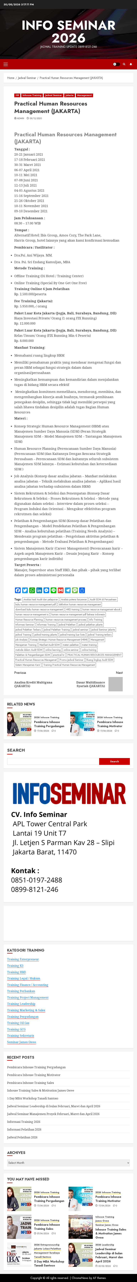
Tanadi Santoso (42, 1257)
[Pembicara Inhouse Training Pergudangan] (19, 724)
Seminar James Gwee (21, 1042)
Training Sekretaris (20, 1036)
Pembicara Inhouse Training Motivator (110, 724)
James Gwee (102, 1220)
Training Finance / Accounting (27, 985)
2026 (37, 717)
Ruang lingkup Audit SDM (100, 660)
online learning (53, 650)
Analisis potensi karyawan (74, 599)
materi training (89, 645)
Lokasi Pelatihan (52, 1248)
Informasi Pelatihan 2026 (24, 1129)
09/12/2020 (36, 118)
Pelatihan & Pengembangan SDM (32, 655)
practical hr (59, 655)
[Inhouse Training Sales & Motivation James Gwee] (80, 1227)
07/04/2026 (43, 1233)
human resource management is (31, 614)
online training (89, 650)
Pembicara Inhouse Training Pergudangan (49, 724)
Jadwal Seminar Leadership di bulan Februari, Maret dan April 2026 (53, 1106)
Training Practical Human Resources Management (69, 665)
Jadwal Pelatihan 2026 (22, 1137)
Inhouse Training (32, 95)
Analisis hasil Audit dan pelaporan (41, 599)
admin (20, 118)
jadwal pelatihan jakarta (90, 624)
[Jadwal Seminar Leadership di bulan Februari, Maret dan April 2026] (80, 1254)
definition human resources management (80, 604)
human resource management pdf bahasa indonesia (78, 614)
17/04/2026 (43, 731)
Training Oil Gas (18, 1023)
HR (17, 95)
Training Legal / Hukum (23, 978)
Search (16, 750)
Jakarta (69, 95)
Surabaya (54, 1252)
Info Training (95, 619)
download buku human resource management (39, 609)
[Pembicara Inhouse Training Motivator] (82, 724)
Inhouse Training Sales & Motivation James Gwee (40, 1090)
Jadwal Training (23, 634)
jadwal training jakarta (45, 634)
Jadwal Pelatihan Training (57, 629)
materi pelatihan (71, 645)
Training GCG (16, 1029)
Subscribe (130, 64)
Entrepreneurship (50, 1244)
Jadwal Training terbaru (100, 634)
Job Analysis (21, 639)
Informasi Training (46, 624)
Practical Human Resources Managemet (36, 660)
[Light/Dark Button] (116, 64)
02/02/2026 (104, 1266)
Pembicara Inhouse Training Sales (30, 1083)
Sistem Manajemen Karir (27, 665)
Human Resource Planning (29, 619)
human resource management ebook (101, 609)
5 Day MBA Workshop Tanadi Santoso (32, 1098)
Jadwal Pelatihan (67, 624)
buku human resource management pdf (35, 604)
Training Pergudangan (23, 1017)
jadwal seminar (80, 629)
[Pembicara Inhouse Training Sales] (19, 1227)
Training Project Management (28, 997)
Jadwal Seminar (53, 95)
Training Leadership (21, 1004)
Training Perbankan (21, 991)
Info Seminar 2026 (68, 31)
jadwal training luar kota (72, 634)
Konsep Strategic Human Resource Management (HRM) (59, 639)
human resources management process (66, 619)
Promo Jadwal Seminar (71, 660)
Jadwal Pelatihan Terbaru (28, 629)
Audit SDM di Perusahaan (103, 599)
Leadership (108, 1244)
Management (84, 95)
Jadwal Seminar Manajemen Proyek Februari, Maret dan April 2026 (53, 1114)
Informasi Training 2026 (23, 1122)
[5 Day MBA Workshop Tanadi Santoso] (19, 1254)
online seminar (71, 650)
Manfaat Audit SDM (49, 645)
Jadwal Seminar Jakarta (103, 629)
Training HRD (16, 972)
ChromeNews (80, 1278)
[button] (6, 64)
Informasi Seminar (24, 624)
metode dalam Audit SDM (28, 650)
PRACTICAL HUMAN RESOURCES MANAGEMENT (95, 655)
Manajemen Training (25, 645)
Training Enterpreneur (23, 959)
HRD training (72, 609)
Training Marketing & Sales (26, 1010)
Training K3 (15, 966)
